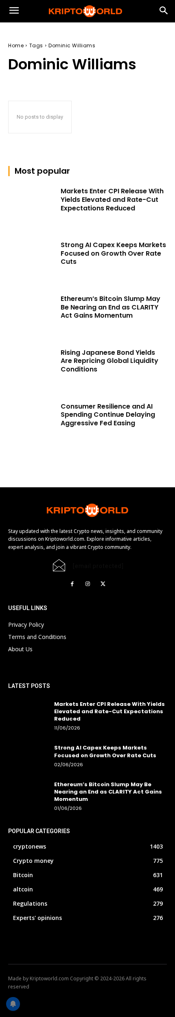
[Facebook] (72, 584)
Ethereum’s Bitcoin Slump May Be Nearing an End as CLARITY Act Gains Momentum (110, 307)
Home (16, 45)
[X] (103, 584)
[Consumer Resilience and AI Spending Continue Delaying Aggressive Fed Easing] (32, 419)
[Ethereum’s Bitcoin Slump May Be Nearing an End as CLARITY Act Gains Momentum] (32, 311)
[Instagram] (87, 584)
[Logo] (87, 11)
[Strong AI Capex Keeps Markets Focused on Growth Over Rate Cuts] (32, 257)
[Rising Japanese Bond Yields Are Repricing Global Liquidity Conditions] (32, 365)
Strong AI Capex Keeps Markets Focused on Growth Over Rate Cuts (113, 253)
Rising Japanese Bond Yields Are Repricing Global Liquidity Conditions (109, 361)
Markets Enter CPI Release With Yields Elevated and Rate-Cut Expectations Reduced (112, 199)
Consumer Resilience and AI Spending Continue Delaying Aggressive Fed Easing (108, 415)
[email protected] (98, 566)
